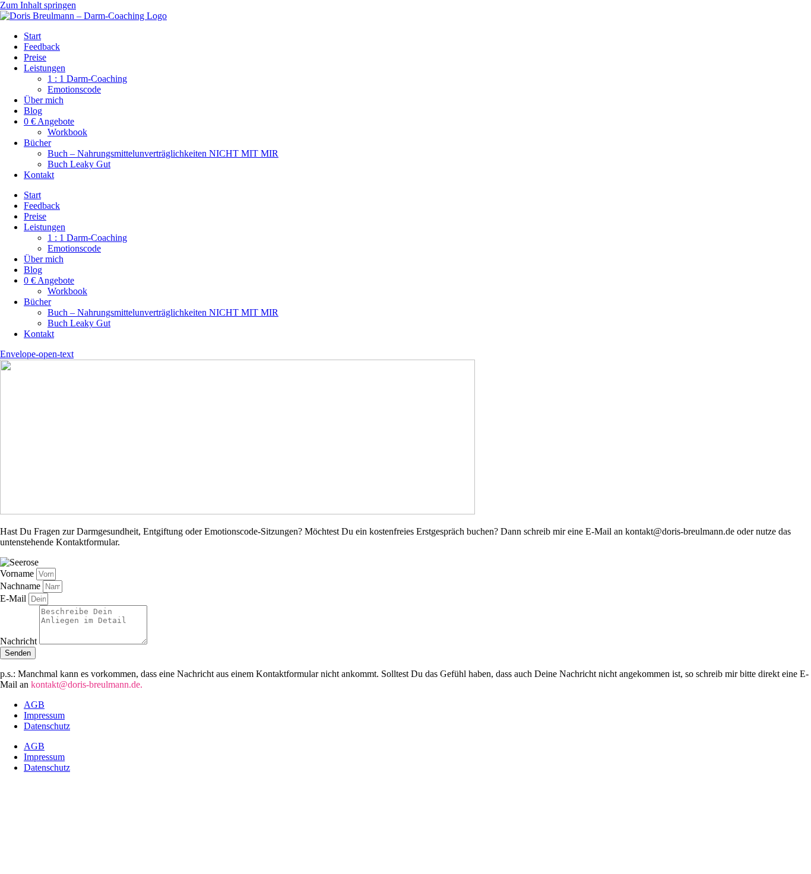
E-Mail (14, 598)
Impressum (44, 715)
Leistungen (44, 68)
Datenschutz (47, 726)
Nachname (21, 586)
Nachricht (19, 641)
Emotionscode (74, 89)
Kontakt (39, 175)
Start (32, 36)
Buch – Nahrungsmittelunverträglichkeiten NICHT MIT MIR (162, 153)
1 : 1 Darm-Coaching (87, 79)
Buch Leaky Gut (78, 164)
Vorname (18, 573)
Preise (35, 57)
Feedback (42, 47)
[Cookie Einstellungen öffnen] (89, 868)
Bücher (37, 143)
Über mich (44, 100)
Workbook (67, 132)
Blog (33, 111)
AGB (34, 705)
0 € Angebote (49, 121)
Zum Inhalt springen (38, 5)
